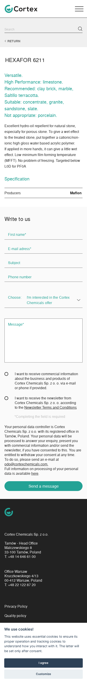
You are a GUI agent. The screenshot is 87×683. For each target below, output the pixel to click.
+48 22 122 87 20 (22, 585)
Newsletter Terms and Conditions (50, 407)
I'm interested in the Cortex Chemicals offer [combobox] (48, 300)
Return (13, 41)
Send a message (44, 486)
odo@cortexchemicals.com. (26, 464)
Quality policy (15, 615)
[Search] (80, 29)
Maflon (76, 192)
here (34, 473)
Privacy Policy (15, 606)
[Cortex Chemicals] (21, 9)
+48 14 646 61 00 (22, 556)
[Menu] (79, 8)
